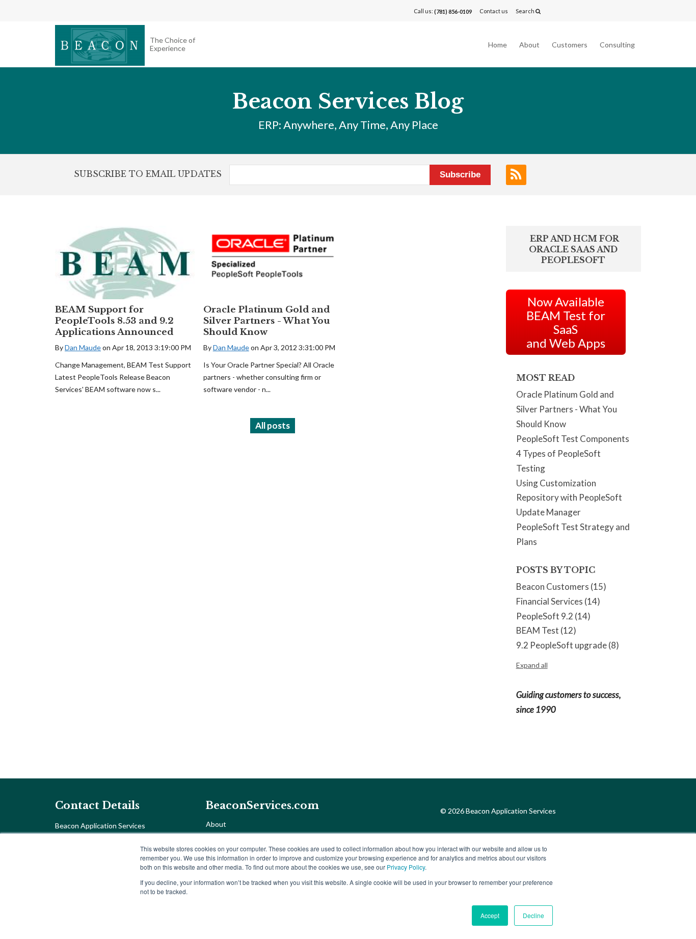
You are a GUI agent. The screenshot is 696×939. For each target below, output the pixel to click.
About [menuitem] (529, 44)
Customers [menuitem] (569, 44)
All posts (272, 425)
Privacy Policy (406, 867)
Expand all (532, 665)
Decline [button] (533, 915)
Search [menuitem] (526, 11)
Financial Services (558, 601)
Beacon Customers (561, 586)
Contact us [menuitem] (493, 11)
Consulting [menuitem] (617, 44)
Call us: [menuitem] (443, 11)
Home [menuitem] (497, 44)
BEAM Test (546, 630)
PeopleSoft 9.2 (553, 616)
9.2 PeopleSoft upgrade (567, 645)
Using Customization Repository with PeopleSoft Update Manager (569, 498)
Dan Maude (83, 347)
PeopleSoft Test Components (572, 438)
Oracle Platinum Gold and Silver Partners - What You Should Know (266, 320)
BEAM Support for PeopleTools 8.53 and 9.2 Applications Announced (114, 320)
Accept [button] (489, 915)
